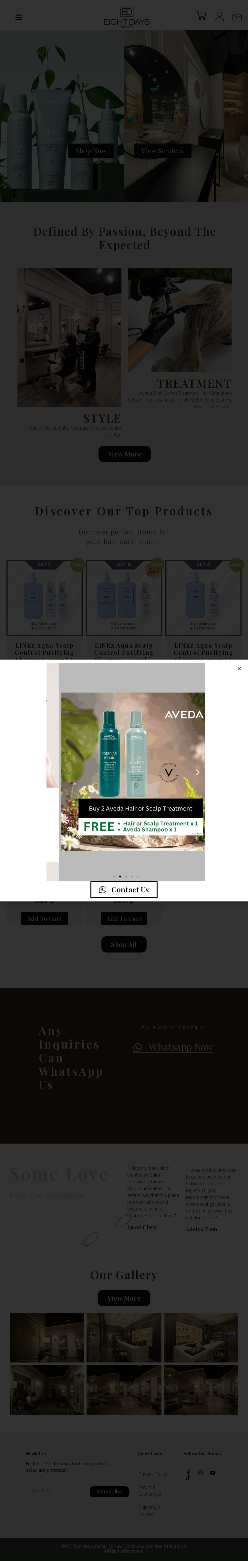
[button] (239, 668)
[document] (124, 780)
